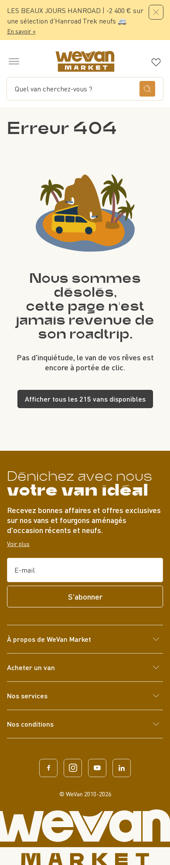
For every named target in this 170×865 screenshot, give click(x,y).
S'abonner (85, 596)
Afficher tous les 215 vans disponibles (85, 399)
